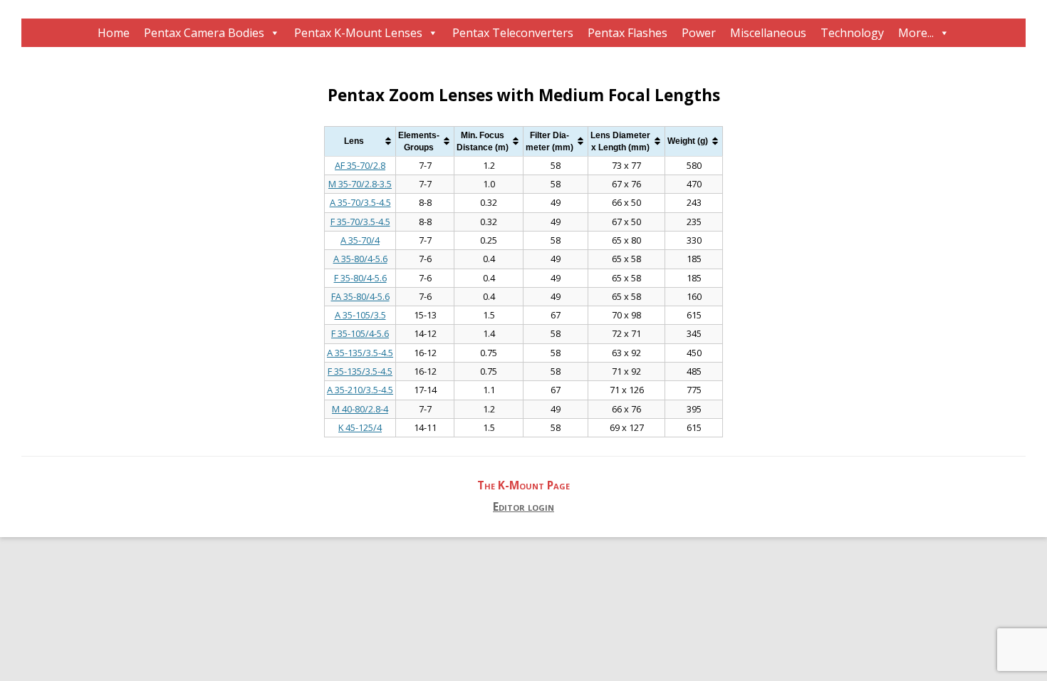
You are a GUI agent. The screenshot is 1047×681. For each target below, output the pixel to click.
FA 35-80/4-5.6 (360, 296)
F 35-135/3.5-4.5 (360, 371)
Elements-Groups (418, 141)
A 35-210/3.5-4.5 (360, 389)
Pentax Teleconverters (512, 33)
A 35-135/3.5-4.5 (360, 352)
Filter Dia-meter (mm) (549, 141)
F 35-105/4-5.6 (360, 333)
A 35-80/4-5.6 (360, 258)
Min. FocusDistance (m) (483, 141)
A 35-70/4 (360, 240)
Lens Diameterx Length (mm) (620, 141)
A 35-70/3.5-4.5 (360, 202)
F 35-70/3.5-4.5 (360, 221)
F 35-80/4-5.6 (360, 277)
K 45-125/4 (360, 427)
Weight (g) (687, 140)
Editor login (523, 506)
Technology (852, 33)
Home (114, 33)
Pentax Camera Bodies (204, 33)
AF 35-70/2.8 (360, 165)
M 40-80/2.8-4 (360, 408)
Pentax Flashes (627, 33)
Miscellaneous (768, 33)
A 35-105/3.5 (360, 314)
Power (699, 33)
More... (916, 33)
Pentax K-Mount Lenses (358, 33)
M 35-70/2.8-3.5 (360, 183)
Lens (354, 140)
